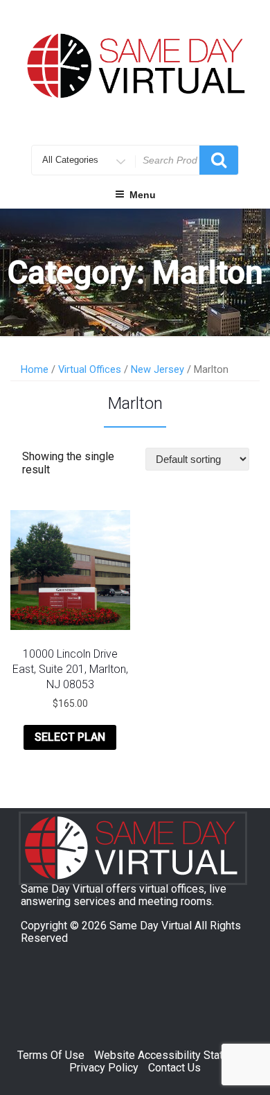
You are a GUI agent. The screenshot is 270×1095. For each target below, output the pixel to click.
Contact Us (174, 1067)
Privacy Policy (103, 1067)
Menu (142, 194)
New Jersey (157, 369)
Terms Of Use (50, 1055)
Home (34, 369)
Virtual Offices (89, 369)
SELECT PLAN (70, 737)
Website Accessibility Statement (173, 1055)
